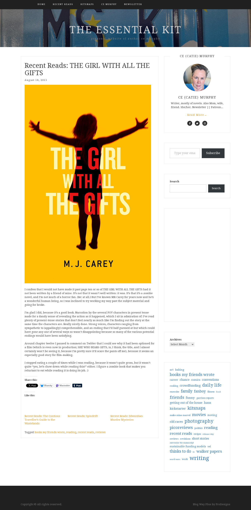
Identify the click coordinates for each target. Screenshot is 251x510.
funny (190, 398)
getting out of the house (186, 402)
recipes (197, 434)
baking (179, 369)
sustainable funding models (188, 446)
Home (41, 4)
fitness (210, 391)
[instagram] (204, 123)
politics (198, 428)
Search (174, 181)
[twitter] (197, 123)
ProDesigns (223, 504)
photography (198, 421)
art (171, 369)
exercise (174, 391)
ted (209, 446)
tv (194, 452)
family (186, 391)
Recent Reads (63, 4)
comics (195, 379)
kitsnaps (87, 4)
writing (199, 458)
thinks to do (180, 451)
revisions (185, 438)
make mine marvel (180, 415)
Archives (176, 339)
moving (212, 415)
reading (71, 432)
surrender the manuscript (182, 443)
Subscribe (213, 153)
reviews (100, 432)
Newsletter (133, 4)
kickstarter (178, 408)
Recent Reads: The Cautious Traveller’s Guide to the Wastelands (42, 420)
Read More (197, 114)
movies (199, 414)
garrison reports (205, 398)
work (185, 459)
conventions (210, 379)
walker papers (209, 451)
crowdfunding (190, 385)
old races (176, 421)
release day (208, 434)
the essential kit (125, 30)
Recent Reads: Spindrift (83, 416)
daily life (211, 385)
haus (207, 402)
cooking (174, 386)
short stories (200, 438)
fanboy (200, 391)
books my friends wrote (50, 432)
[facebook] (189, 123)
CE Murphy (109, 4)
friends (177, 397)
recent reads (86, 432)
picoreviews (181, 427)
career (174, 379)
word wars (175, 459)
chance (184, 379)
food (218, 392)
